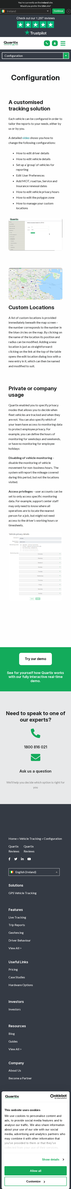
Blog (12, 1033)
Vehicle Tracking (30, 838)
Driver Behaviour (20, 940)
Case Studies (17, 977)
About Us (15, 1070)
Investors (15, 1009)
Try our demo (35, 659)
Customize (33, 1181)
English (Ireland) (34, 872)
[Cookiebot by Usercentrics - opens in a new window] (50, 1096)
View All (14, 948)
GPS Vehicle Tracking (23, 893)
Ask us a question (35, 765)
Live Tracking (17, 917)
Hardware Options (21, 985)
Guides (13, 1041)
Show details (50, 1159)
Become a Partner (20, 1078)
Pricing (13, 969)
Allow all (35, 1170)
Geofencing (16, 932)
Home (13, 838)
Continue (58, 11)
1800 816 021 (35, 741)
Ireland (25, 11)
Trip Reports (17, 925)
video (26, 138)
